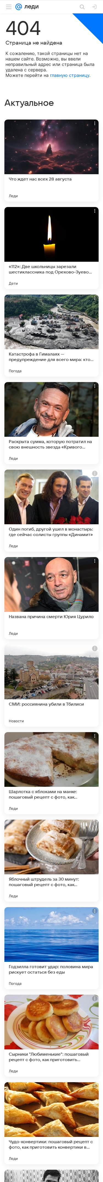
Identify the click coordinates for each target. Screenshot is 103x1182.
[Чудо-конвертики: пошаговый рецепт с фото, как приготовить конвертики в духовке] (51, 1123)
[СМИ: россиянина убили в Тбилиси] (51, 686)
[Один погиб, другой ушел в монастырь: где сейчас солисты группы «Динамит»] (51, 511)
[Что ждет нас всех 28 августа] (51, 161)
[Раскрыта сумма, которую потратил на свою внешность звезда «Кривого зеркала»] (51, 423)
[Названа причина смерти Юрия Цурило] (51, 598)
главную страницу (69, 75)
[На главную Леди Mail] (30, 6)
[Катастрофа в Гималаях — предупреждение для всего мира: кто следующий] (51, 336)
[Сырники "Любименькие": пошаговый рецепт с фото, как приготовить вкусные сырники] (51, 1036)
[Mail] (18, 6)
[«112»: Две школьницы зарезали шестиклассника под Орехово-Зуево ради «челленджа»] (51, 248)
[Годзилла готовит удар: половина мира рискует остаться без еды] (51, 948)
